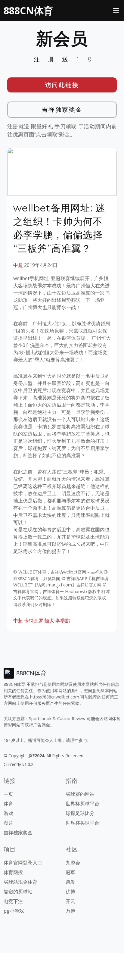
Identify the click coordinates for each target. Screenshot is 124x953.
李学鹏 (62, 620)
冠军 (70, 872)
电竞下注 (13, 901)
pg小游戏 (14, 911)
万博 (70, 911)
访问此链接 (62, 85)
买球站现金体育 (20, 882)
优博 (70, 891)
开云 (70, 901)
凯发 (70, 882)
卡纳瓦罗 (33, 620)
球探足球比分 (80, 813)
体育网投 (13, 872)
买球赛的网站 (80, 794)
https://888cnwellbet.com (54, 697)
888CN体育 (28, 10)
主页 (8, 794)
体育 (8, 803)
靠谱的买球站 (18, 891)
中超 (18, 265)
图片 (8, 823)
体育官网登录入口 (23, 862)
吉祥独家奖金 (62, 109)
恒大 (49, 620)
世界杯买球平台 (82, 803)
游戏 (8, 813)
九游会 (73, 862)
